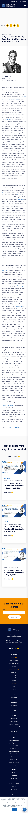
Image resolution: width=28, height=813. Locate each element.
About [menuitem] (14, 769)
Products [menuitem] (14, 654)
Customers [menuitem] (14, 715)
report (19, 194)
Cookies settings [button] (7, 809)
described (8, 119)
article (8, 356)
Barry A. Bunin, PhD (8, 405)
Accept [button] (14, 809)
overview (21, 199)
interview (4, 270)
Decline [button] (21, 809)
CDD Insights (16, 427)
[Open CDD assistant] (24, 809)
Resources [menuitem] (14, 731)
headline (10, 90)
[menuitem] (14, 657)
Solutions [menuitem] (14, 702)
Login (14, 1)
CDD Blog (8, 427)
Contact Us (12, 648)
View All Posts (12, 456)
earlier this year (20, 286)
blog (3, 192)
